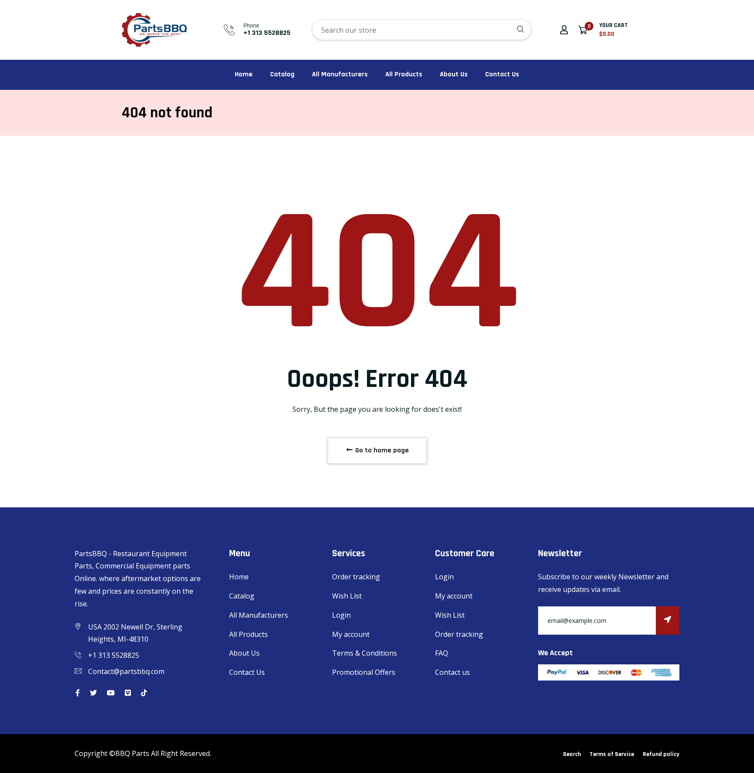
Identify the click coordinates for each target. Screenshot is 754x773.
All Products (403, 74)
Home (244, 74)
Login (341, 615)
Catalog (282, 74)
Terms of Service (611, 754)
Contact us (452, 672)
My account (351, 634)
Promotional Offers (363, 672)
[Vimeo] (128, 693)
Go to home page (381, 450)
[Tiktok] (144, 693)
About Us (454, 74)
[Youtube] (111, 693)
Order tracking (356, 576)
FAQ (441, 653)
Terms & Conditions (364, 653)
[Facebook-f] (78, 693)
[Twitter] (93, 693)
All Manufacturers (340, 74)
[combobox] (421, 30)
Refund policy (661, 754)
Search (572, 754)
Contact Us (502, 74)
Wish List (347, 596)
